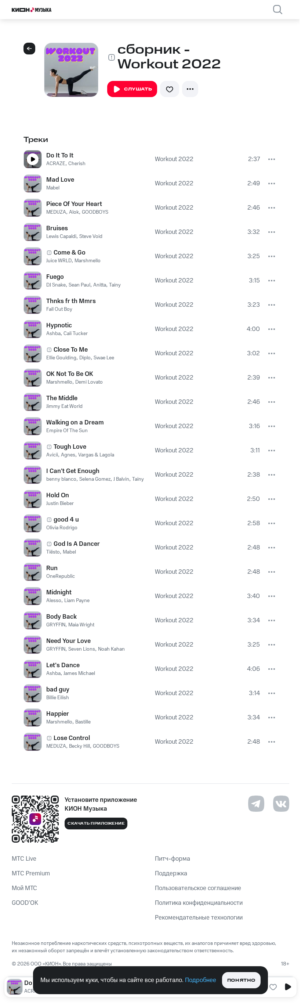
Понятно (241, 980)
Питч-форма (172, 858)
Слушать (138, 89)
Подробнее (200, 980)
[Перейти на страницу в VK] (281, 804)
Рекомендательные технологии (199, 917)
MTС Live (24, 858)
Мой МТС (24, 888)
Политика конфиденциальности (199, 903)
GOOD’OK (25, 903)
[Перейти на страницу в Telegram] (256, 804)
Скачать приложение (96, 823)
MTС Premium (31, 873)
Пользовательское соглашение (198, 888)
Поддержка (171, 873)
